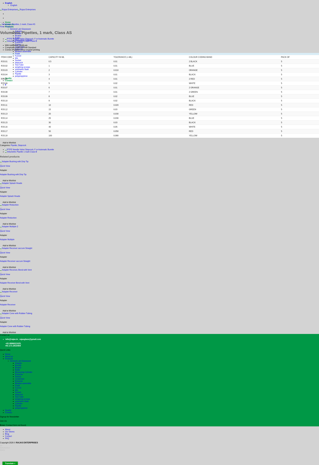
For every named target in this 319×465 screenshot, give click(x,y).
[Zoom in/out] (1, 447)
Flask (17, 54)
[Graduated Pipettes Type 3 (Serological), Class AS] (21, 41)
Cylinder (18, 72)
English (9, 3)
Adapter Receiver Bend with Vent (14, 283)
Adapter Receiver (7, 305)
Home (2, 27)
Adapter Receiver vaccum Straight (15, 261)
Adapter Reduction (8, 218)
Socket (18, 60)
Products (9, 359)
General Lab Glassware (20, 29)
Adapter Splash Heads (10, 196)
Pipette (18, 74)
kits (16, 58)
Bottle (17, 370)
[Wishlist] (1, 22)
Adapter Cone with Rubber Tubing (15, 326)
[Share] (6, 447)
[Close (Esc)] (8, 447)
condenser (19, 379)
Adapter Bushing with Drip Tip (13, 174)
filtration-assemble (23, 51)
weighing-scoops (22, 67)
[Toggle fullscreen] (3, 447)
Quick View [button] (5, 166)
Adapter (18, 363)
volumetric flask (22, 69)
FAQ (7, 438)
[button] (5, 85)
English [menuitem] (13, 5)
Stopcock (9, 27)
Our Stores (9, 432)
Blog (7, 434)
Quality (8, 78)
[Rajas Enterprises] (18, 9)
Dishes (18, 377)
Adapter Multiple (7, 239)
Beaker (18, 36)
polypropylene (21, 76)
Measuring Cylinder (23, 372)
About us (9, 356)
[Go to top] (1, 445)
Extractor (19, 42)
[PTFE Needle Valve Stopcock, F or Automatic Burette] (29, 39)
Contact (8, 80)
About (7, 429)
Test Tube (19, 65)
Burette (18, 365)
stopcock (19, 63)
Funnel (18, 56)
